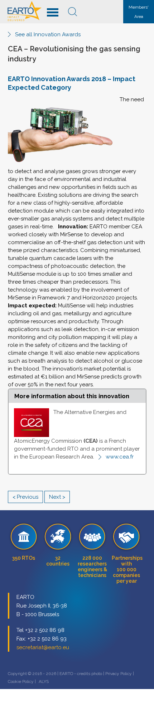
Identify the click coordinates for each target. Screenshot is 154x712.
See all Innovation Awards (48, 34)
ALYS (44, 681)
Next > (57, 497)
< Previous (25, 497)
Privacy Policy (118, 673)
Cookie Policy (21, 681)
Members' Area (139, 12)
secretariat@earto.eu (42, 647)
